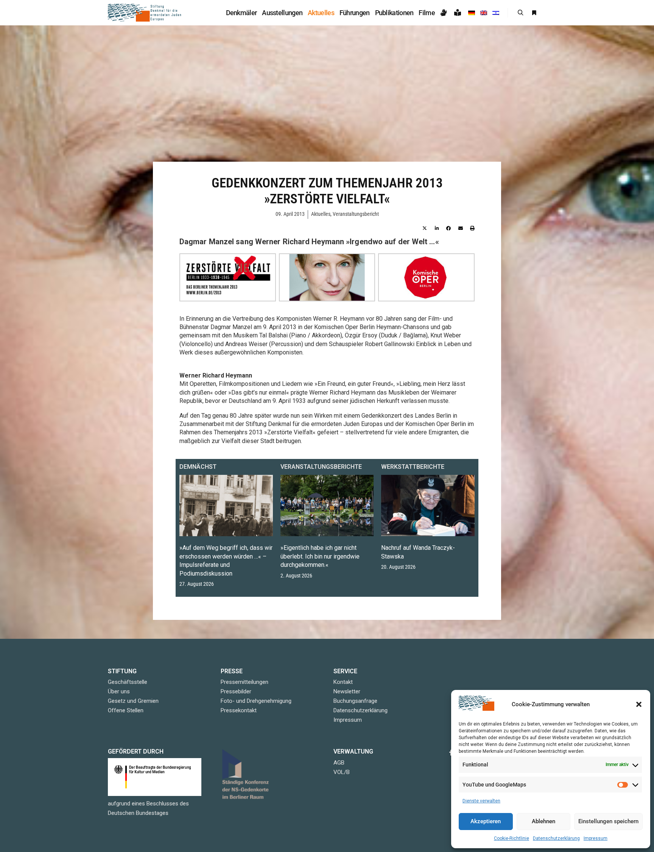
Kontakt (343, 682)
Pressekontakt (239, 710)
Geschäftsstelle (127, 682)
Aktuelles (320, 214)
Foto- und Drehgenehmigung (256, 701)
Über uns (119, 691)
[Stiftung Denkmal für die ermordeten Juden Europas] (145, 12)
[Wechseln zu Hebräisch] (496, 12)
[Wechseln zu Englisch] (484, 12)
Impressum (595, 838)
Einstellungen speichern (608, 821)
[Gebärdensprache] (445, 12)
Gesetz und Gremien (133, 701)
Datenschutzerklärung (556, 838)
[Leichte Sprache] (459, 12)
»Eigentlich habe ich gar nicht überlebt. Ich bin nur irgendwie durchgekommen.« (320, 556)
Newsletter (346, 691)
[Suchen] (520, 13)
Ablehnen (543, 821)
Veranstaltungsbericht (356, 214)
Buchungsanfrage (355, 701)
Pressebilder (236, 691)
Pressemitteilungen (244, 682)
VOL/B (341, 772)
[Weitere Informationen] (534, 13)
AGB (338, 762)
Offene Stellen (125, 710)
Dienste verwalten (481, 801)
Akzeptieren (485, 821)
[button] (639, 704)
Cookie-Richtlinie (511, 838)
